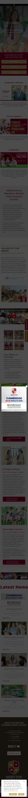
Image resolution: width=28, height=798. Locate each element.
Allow (21, 794)
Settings (12, 794)
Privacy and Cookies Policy (11, 791)
